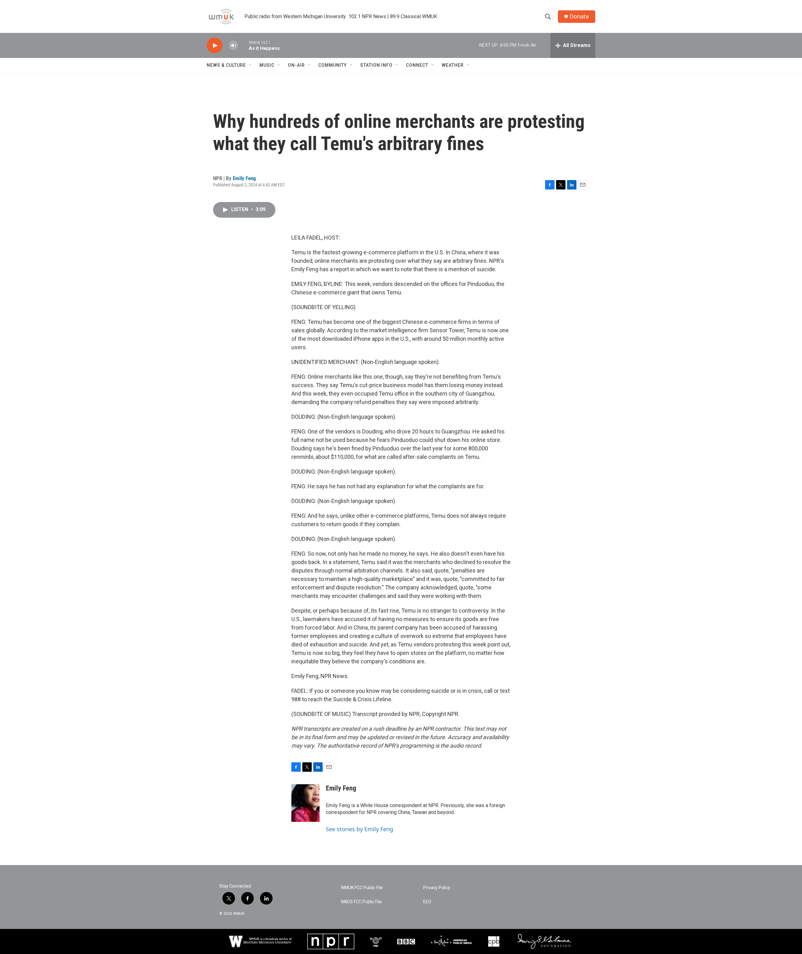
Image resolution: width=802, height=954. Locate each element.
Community (332, 65)
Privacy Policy (436, 887)
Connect (417, 65)
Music (266, 65)
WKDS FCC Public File (361, 902)
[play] (215, 45)
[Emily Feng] (305, 803)
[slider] (243, 45)
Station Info (376, 65)
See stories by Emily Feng (359, 829)
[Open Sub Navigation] (250, 65)
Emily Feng (244, 178)
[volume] (233, 46)
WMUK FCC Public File (362, 887)
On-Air (296, 65)
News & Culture (226, 65)
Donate (579, 16)
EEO (427, 902)
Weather (453, 65)
